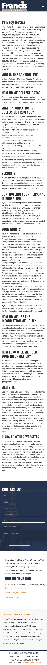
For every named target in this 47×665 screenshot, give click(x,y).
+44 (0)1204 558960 (17, 597)
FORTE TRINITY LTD (32, 662)
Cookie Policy (32, 656)
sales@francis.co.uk (18, 593)
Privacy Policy (15, 656)
